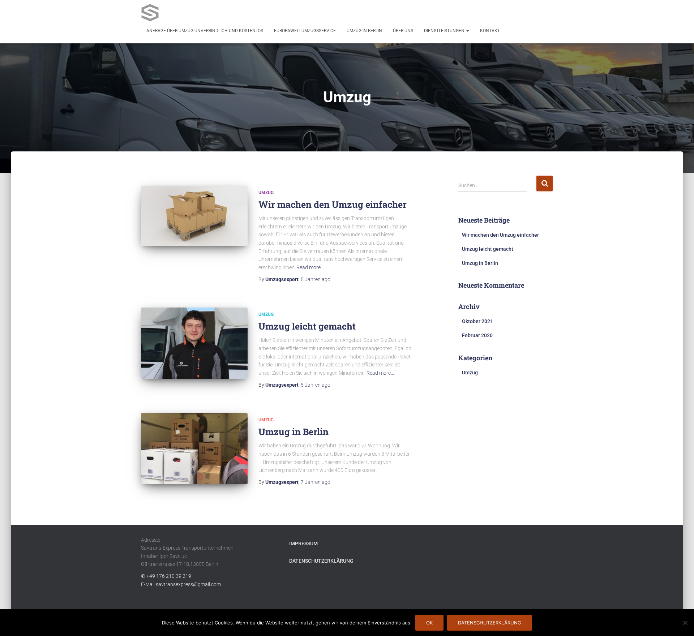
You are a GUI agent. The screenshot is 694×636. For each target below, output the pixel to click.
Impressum (303, 543)
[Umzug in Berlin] (194, 448)
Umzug (266, 192)
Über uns (403, 30)
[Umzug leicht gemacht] (194, 343)
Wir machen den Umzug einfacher (332, 204)
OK (429, 623)
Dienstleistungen (445, 30)
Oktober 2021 (477, 321)
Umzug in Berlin (364, 30)
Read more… (310, 267)
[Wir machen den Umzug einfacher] (194, 216)
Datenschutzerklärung (321, 561)
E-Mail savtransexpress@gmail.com (181, 584)
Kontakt (490, 30)
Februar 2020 (477, 335)
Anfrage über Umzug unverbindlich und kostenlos (204, 30)
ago (315, 279)
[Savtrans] (150, 13)
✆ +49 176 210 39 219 (166, 576)
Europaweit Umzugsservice (305, 30)
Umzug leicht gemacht (307, 326)
